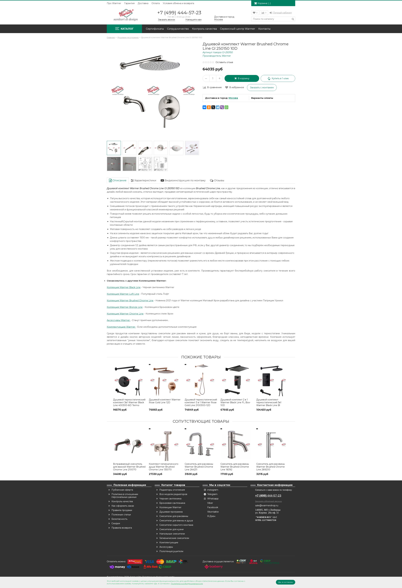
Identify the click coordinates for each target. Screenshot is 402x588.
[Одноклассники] (209, 107)
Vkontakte (213, 511)
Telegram (212, 494)
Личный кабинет (282, 12)
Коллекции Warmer (170, 507)
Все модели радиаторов (173, 494)
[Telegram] (218, 107)
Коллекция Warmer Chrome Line (125, 313)
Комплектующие (168, 542)
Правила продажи (121, 510)
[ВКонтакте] (204, 107)
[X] (213, 107)
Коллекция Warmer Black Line (124, 287)
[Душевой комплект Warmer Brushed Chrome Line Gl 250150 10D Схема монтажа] (145, 164)
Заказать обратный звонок (268, 501)
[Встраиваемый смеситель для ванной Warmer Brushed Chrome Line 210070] (129, 444)
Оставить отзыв (224, 62)
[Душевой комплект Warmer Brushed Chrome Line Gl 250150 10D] (129, 148)
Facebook (212, 507)
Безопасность (119, 519)
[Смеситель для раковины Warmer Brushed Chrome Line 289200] (272, 444)
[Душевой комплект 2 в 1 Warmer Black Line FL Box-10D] (236, 380)
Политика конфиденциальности (187, 583)
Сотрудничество (178, 28)
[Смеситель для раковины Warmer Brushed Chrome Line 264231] (201, 444)
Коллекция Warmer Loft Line (123, 294)
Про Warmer (114, 3)
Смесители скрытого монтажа (176, 525)
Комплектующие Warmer (121, 326)
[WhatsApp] (226, 107)
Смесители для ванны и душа (176, 520)
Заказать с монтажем (262, 87)
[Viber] (222, 107)
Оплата (156, 3)
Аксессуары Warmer (118, 320)
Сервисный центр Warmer (237, 28)
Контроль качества (204, 28)
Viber (210, 503)
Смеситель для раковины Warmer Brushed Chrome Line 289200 (270, 467)
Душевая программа (171, 511)
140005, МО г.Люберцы (268, 509)
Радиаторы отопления (172, 489)
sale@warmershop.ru (266, 505)
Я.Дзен (211, 516)
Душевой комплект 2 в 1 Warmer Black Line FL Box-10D (235, 402)
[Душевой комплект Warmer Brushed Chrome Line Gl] (114, 148)
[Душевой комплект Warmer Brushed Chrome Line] (192, 148)
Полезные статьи (121, 514)
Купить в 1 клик (280, 78)
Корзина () (264, 3)
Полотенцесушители (171, 551)
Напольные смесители (172, 533)
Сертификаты (155, 28)
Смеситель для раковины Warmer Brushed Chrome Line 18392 (234, 467)
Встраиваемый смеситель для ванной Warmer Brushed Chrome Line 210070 (129, 467)
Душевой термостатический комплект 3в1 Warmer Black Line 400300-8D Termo (129, 402)
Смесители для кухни (171, 529)
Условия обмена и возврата (178, 3)
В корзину (242, 78)
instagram (212, 489)
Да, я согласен (285, 582)
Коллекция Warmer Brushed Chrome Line (130, 300)
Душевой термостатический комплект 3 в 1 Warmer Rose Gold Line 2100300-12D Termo (201, 404)
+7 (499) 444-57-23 (179, 13)
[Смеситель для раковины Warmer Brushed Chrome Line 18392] (236, 444)
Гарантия (129, 3)
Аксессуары (166, 546)
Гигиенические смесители (174, 538)
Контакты (264, 28)
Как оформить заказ (122, 505)
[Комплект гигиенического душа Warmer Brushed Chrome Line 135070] (165, 444)
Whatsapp (213, 498)
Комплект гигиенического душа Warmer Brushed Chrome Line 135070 (163, 467)
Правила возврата (121, 527)
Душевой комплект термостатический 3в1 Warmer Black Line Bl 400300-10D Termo (268, 404)
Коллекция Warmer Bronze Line (125, 307)
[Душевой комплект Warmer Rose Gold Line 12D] (165, 380)
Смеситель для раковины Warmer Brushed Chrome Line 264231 (199, 467)
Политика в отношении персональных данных (124, 495)
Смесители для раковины (173, 516)
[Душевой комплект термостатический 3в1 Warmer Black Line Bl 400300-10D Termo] (272, 380)
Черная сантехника (170, 498)
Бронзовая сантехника (172, 503)
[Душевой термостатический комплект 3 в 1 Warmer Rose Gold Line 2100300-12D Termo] (201, 380)
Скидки (115, 523)
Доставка (143, 3)
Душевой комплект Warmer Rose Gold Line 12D (164, 401)
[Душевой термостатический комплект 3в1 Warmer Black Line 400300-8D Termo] (129, 380)
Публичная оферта (122, 489)
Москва (233, 98)
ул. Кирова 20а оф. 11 (267, 512)
